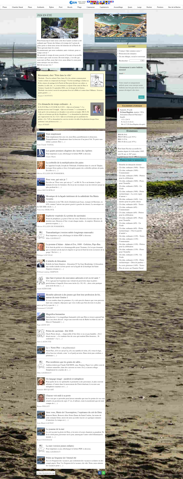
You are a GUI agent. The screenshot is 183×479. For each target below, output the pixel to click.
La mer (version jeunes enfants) (60, 445)
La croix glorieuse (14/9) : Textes (131, 265)
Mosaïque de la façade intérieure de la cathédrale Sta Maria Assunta (72, 197)
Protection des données (128, 53)
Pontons (160, 7)
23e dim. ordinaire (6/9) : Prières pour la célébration (131, 213)
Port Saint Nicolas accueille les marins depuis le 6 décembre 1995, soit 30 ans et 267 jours (131, 151)
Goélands (40, 7)
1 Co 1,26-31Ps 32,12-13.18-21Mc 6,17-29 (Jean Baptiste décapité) (133, 121)
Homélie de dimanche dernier (130, 164)
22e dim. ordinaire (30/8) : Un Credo (130, 187)
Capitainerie (104, 7)
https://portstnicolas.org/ (46, 473)
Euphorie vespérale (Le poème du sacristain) (66, 215)
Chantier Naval (17, 7)
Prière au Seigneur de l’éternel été (61, 457)
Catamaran (91, 7)
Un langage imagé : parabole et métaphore (65, 378)
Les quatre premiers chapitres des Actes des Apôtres (69, 150)
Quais (130, 7)
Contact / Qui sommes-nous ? (130, 51)
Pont (60, 7)
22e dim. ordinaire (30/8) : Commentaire (129, 171)
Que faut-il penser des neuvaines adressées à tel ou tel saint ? (73, 277)
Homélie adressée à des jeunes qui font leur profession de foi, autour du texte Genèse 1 (73, 296)
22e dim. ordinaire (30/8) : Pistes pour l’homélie (131, 182)
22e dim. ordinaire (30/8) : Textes (131, 167)
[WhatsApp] (103, 472)
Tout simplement (53, 133)
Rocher (149, 7)
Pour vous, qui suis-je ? (56, 179)
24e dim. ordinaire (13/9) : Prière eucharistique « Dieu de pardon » (131, 261)
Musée (69, 7)
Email (121, 73)
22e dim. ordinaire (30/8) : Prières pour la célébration (132, 176)
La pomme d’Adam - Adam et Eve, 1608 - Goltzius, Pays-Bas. (73, 244)
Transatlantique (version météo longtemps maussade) (69, 232)
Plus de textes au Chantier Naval (131, 268)
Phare (5, 7)
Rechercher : (124, 60)
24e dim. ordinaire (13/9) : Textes (131, 236)
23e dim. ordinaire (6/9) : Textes (131, 204)
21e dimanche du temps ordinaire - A (54, 103)
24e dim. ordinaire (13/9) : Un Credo (130, 255)
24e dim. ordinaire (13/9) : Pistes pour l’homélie (131, 250)
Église (51, 7)
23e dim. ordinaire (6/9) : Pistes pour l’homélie (131, 219)
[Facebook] (99, 472)
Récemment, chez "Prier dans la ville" (55, 75)
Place (30, 7)
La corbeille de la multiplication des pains (64, 162)
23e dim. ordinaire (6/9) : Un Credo (130, 224)
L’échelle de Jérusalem (56, 260)
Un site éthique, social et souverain (132, 56)
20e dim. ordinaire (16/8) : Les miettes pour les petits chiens (130, 200)
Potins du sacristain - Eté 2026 (59, 330)
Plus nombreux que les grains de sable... (64, 361)
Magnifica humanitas (55, 314)
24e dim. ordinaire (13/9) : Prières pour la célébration (132, 245)
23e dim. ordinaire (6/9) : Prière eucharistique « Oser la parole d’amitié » (131, 230)
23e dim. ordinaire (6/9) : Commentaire (128, 208)
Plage (79, 7)
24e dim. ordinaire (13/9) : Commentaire (129, 240)
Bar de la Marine (174, 7)
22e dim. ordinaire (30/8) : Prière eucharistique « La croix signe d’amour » (131, 193)
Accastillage (118, 7)
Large (139, 7)
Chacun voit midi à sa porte (58, 395)
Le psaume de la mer (55, 428)
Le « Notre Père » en (60, 347)
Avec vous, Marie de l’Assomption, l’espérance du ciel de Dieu (74, 412)
